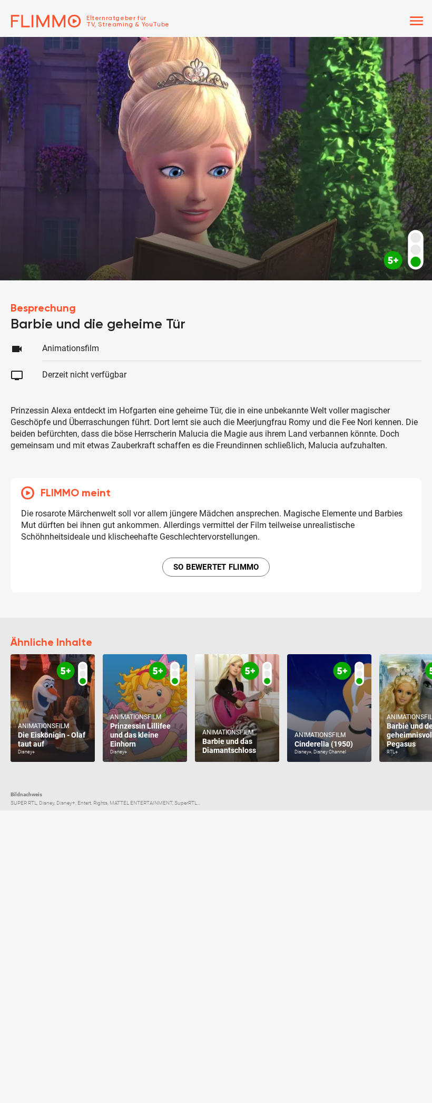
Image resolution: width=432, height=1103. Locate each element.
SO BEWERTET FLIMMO (216, 567)
